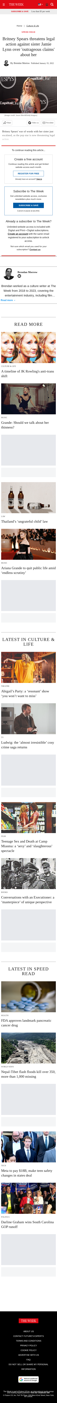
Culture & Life (32, 26)
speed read (28, 32)
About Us (28, 1331)
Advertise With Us (28, 1355)
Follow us (35, 123)
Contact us (35, 249)
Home (19, 26)
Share (9, 123)
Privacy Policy (28, 1345)
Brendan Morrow (22, 63)
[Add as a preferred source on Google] (28, 1379)
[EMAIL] (20, 276)
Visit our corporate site (40, 1393)
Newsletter (49, 123)
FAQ (28, 1360)
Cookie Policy (29, 1350)
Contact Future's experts (28, 1336)
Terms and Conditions (28, 1341)
